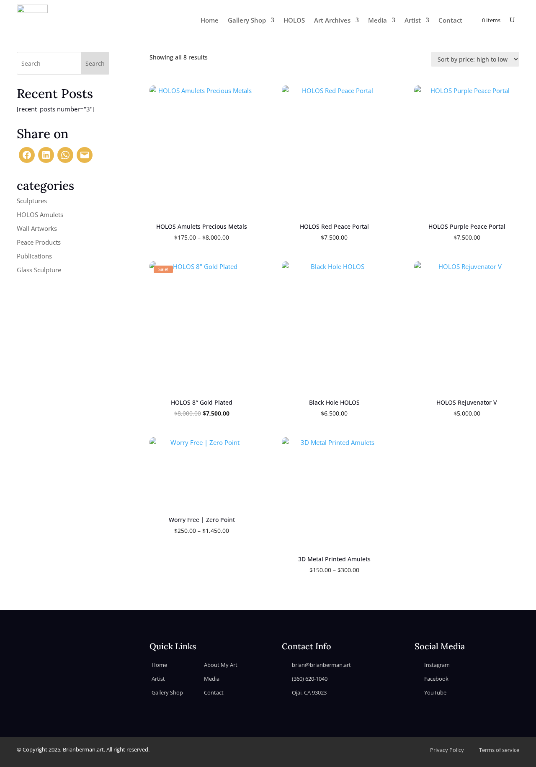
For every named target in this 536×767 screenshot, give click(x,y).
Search (95, 63)
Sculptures (32, 200)
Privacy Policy (447, 750)
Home (210, 20)
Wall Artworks (37, 228)
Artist (413, 20)
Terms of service (499, 750)
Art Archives (332, 20)
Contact (450, 20)
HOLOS (294, 20)
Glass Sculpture (39, 270)
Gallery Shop (247, 20)
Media (377, 20)
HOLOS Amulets (40, 214)
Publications (34, 256)
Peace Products (39, 242)
